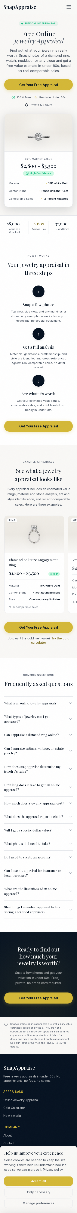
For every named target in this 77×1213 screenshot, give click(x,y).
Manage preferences (38, 1203)
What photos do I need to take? (27, 843)
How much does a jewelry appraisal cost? (34, 803)
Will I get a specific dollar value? (28, 830)
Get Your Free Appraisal (38, 85)
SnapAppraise (19, 6)
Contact (8, 1143)
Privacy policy (53, 1169)
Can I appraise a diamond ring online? (31, 735)
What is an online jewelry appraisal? (30, 703)
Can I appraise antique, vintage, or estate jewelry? (34, 750)
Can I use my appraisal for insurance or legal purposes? (32, 873)
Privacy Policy (54, 1042)
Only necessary (38, 1192)
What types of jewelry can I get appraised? (27, 719)
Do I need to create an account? (27, 857)
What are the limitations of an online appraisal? (30, 891)
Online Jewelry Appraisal (20, 1100)
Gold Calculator (14, 1108)
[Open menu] (69, 6)
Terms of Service (30, 1042)
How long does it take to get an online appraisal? (32, 787)
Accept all (38, 1181)
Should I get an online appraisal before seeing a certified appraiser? (32, 909)
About (7, 1135)
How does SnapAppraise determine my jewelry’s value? (32, 769)
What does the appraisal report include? (33, 816)
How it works (12, 1115)
